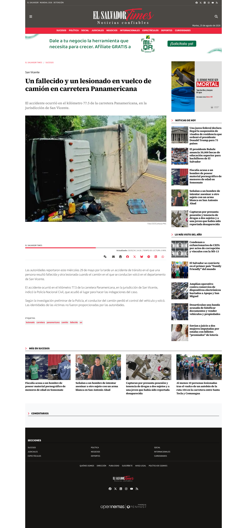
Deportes (95, 456)
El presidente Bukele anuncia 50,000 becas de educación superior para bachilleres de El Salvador (205, 155)
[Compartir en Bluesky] (141, 256)
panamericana (53, 322)
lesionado (30, 322)
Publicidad (114, 465)
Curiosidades (160, 456)
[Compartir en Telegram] (148, 256)
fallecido (74, 322)
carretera (41, 322)
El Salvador (32, 2)
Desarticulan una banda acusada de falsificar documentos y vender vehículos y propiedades (205, 309)
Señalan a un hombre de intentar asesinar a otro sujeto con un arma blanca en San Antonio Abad (205, 197)
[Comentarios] (105, 256)
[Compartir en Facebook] (127, 256)
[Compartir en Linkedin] (155, 256)
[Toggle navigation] (31, 16)
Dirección (101, 465)
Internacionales (162, 451)
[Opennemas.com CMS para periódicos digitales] (123, 510)
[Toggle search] (216, 16)
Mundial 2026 (46, 2)
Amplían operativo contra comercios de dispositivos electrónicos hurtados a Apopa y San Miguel (205, 290)
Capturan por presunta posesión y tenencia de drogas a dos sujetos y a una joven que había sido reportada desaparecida (205, 218)
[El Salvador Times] (123, 16)
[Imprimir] (120, 256)
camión (64, 322)
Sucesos (50, 62)
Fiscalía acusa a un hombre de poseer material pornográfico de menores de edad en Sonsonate (205, 176)
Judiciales (33, 451)
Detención (58, 2)
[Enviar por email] (113, 256)
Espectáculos (34, 456)
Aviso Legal (140, 465)
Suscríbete (127, 465)
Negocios (95, 451)
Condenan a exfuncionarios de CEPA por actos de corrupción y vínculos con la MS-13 (205, 246)
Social (157, 447)
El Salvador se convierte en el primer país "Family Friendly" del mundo (205, 266)
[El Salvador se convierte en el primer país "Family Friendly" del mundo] (179, 270)
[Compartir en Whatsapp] (162, 256)
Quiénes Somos (87, 465)
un (81, 322)
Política (95, 447)
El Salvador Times (33, 62)
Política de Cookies (158, 465)
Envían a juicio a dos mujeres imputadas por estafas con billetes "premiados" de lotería (204, 330)
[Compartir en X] (134, 256)
